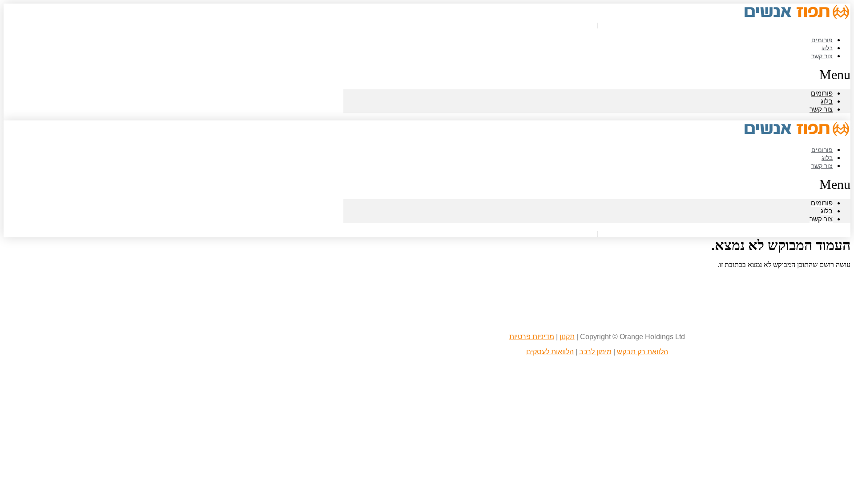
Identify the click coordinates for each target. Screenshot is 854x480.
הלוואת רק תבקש (642, 352)
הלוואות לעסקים (550, 352)
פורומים (822, 93)
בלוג (827, 101)
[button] (596, 74)
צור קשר (822, 56)
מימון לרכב (595, 352)
